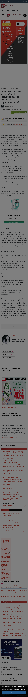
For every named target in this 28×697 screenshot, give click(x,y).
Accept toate (14, 692)
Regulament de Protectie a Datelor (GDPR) (12, 688)
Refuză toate (20, 695)
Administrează (8, 695)
